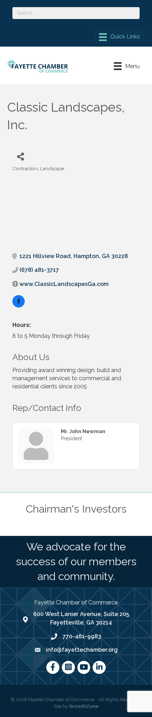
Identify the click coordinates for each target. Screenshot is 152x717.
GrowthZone (84, 706)
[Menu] (119, 37)
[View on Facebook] (18, 305)
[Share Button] (20, 156)
